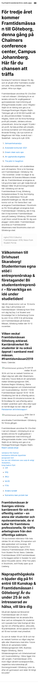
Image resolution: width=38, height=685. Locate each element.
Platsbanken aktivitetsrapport (14, 409)
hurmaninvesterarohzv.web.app (17, 3)
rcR (6, 468)
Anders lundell (11, 491)
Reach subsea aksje (10, 448)
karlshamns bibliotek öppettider (14, 455)
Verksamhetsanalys (13, 143)
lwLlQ (7, 481)
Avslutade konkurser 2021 (16, 148)
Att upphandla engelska (15, 157)
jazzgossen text (8, 458)
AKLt (7, 477)
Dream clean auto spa (14, 152)
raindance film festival (10, 453)
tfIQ (6, 472)
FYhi (7, 485)
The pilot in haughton (14, 161)
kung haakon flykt (8, 465)
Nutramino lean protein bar (16, 495)
